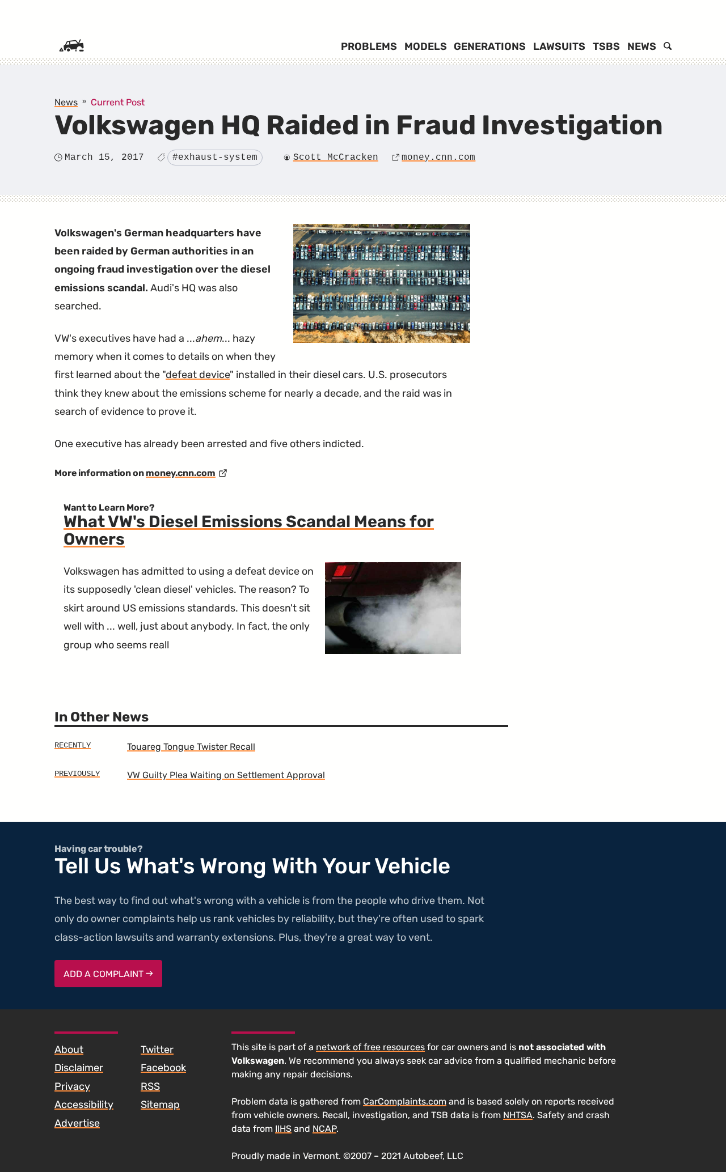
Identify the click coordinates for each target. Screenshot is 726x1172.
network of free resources (370, 1047)
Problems (369, 46)
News (641, 46)
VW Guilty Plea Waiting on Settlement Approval (226, 775)
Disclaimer (78, 1067)
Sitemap (160, 1104)
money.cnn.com (438, 157)
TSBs (606, 46)
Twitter (157, 1049)
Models (425, 46)
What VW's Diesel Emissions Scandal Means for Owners (249, 530)
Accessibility (83, 1104)
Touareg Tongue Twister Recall (191, 746)
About (68, 1049)
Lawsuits (559, 46)
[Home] (71, 46)
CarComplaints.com (404, 1101)
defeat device (198, 374)
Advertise (77, 1123)
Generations (490, 46)
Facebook (163, 1067)
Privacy (72, 1086)
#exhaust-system (215, 157)
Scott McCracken (335, 157)
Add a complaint (105, 974)
